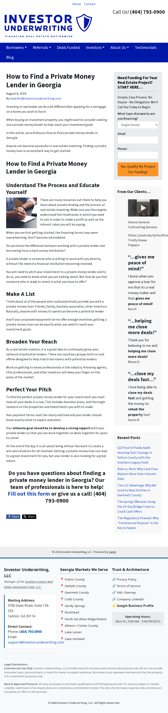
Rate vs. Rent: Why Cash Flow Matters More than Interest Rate (137, 474)
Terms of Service (129, 586)
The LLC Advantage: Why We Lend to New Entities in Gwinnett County (136, 490)
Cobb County (74, 599)
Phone (123, 149)
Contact (90, 4)
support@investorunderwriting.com (36, 642)
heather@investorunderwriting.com (35, 98)
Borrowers (15, 48)
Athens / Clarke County (81, 625)
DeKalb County (75, 586)
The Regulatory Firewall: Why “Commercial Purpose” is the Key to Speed (138, 523)
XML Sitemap (126, 592)
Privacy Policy (126, 579)
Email (121, 133)
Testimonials (145, 48)
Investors (94, 48)
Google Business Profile (135, 606)
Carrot (112, 552)
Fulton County (75, 579)
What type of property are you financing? (136, 116)
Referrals (40, 48)
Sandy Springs (75, 606)
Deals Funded (68, 48)
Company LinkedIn (130, 599)
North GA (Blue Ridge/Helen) (86, 619)
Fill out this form (29, 494)
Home (76, 4)
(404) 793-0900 (30, 631)
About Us (118, 48)
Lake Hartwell (75, 639)
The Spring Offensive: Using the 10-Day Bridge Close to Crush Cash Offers (136, 507)
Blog (10, 57)
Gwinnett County (77, 592)
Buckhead (72, 612)
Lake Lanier (73, 632)
